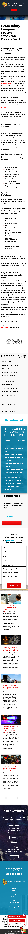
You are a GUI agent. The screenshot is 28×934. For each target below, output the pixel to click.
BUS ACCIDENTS (7, 385)
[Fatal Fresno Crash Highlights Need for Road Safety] (11, 759)
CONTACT (14, 896)
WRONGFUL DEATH (8, 395)
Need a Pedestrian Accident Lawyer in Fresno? (9, 607)
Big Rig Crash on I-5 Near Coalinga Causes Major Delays (10, 687)
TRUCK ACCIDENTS (8, 381)
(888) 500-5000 (20, 8)
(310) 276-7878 (14, 832)
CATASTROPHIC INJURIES (10, 401)
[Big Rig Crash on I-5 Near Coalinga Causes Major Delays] (11, 678)
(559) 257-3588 (15, 849)
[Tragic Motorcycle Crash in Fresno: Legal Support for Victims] (11, 719)
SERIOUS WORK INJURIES (10, 388)
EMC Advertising (20, 933)
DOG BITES (5, 368)
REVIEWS (14, 894)
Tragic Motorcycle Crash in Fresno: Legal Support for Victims (11, 728)
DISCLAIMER (14, 900)
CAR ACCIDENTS (7, 361)
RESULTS (14, 890)
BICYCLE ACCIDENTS (8, 404)
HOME (14, 888)
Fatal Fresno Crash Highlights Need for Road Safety (9, 768)
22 (16, 798)
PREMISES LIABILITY (8, 411)
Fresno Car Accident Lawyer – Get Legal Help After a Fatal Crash (11, 648)
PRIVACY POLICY (14, 902)
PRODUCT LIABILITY (8, 376)
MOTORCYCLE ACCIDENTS (10, 392)
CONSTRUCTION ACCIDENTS (11, 408)
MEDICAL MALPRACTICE (9, 372)
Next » (20, 798)
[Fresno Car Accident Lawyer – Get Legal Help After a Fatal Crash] (11, 640)
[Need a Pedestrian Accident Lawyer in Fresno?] (11, 599)
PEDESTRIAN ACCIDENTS (10, 365)
